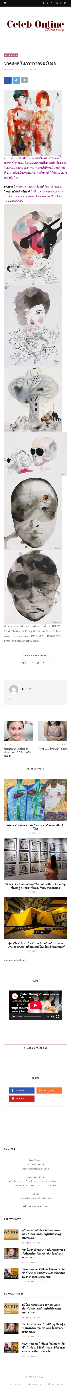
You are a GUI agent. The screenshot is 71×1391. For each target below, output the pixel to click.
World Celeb (29, 1262)
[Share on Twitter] (16, 80)
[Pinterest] (43, 662)
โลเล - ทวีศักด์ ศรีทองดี (34, 655)
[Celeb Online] (35, 25)
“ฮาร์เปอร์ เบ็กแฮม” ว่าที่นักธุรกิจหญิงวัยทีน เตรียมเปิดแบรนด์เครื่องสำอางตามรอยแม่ (43, 1253)
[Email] (49, 662)
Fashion (26, 1243)
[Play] (13, 1016)
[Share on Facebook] (8, 80)
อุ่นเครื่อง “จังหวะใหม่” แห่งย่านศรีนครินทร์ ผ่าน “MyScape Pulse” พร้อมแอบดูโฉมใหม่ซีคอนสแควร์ (35, 945)
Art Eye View (11, 55)
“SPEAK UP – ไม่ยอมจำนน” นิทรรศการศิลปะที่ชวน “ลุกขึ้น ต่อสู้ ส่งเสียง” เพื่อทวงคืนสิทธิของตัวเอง (36, 886)
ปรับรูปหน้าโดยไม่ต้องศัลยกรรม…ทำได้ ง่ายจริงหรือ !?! (17, 752)
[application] (35, 1005)
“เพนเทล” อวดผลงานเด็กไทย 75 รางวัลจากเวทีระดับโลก (35, 827)
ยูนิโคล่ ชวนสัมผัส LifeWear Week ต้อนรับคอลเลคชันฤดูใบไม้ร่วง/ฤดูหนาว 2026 (41, 1234)
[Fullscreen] (57, 1016)
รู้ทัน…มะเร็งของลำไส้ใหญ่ (53, 748)
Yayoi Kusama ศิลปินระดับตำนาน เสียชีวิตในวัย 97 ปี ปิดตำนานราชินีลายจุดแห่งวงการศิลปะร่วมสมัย (43, 1272)
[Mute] (52, 1016)
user (26, 689)
